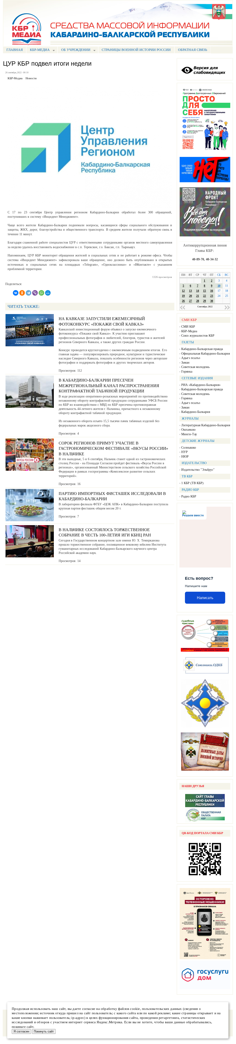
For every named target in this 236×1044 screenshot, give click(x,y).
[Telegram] (28, 293)
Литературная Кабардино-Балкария (205, 425)
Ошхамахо (188, 429)
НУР (184, 452)
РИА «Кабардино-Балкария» (201, 385)
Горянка (186, 371)
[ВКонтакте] (15, 293)
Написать (205, 598)
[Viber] (35, 293)
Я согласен (21, 1031)
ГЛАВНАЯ (14, 50)
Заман (185, 362)
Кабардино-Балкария (195, 412)
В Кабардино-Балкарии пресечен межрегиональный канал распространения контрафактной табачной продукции (109, 385)
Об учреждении (74, 50)
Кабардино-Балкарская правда (202, 349)
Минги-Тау (189, 434)
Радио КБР (188, 496)
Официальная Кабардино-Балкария (205, 353)
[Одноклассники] (22, 293)
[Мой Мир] (48, 293)
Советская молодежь (195, 367)
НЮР (185, 456)
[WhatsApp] (41, 293)
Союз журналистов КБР (197, 335)
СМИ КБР (188, 326)
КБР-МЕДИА (38, 50)
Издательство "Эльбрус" (198, 469)
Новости (31, 78)
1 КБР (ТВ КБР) (192, 483)
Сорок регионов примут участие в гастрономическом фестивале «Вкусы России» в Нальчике (113, 448)
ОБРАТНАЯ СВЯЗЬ (192, 50)
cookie (135, 1009)
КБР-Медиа (189, 331)
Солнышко (188, 447)
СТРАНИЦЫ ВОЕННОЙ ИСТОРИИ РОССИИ (136, 50)
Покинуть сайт (44, 1031)
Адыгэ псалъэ (190, 358)
